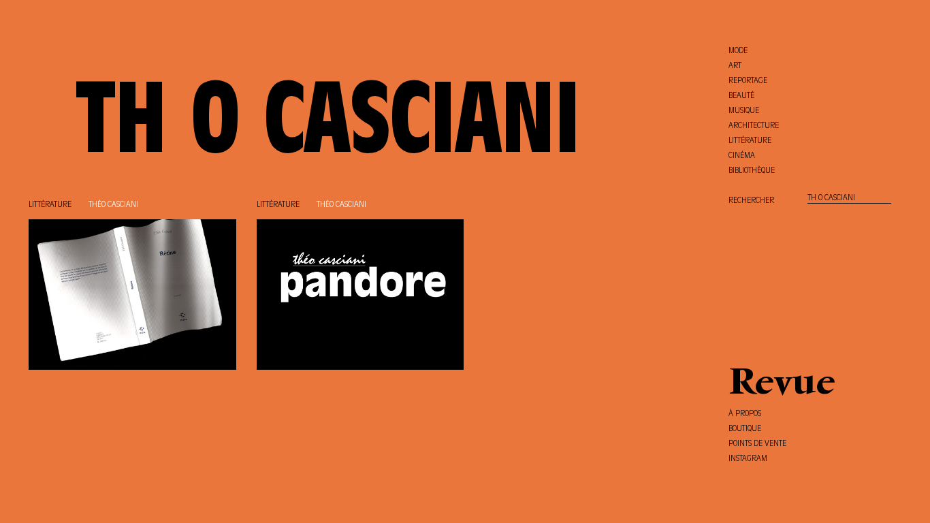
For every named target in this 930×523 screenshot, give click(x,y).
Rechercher (751, 201)
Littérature (50, 205)
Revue (781, 384)
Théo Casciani (113, 205)
